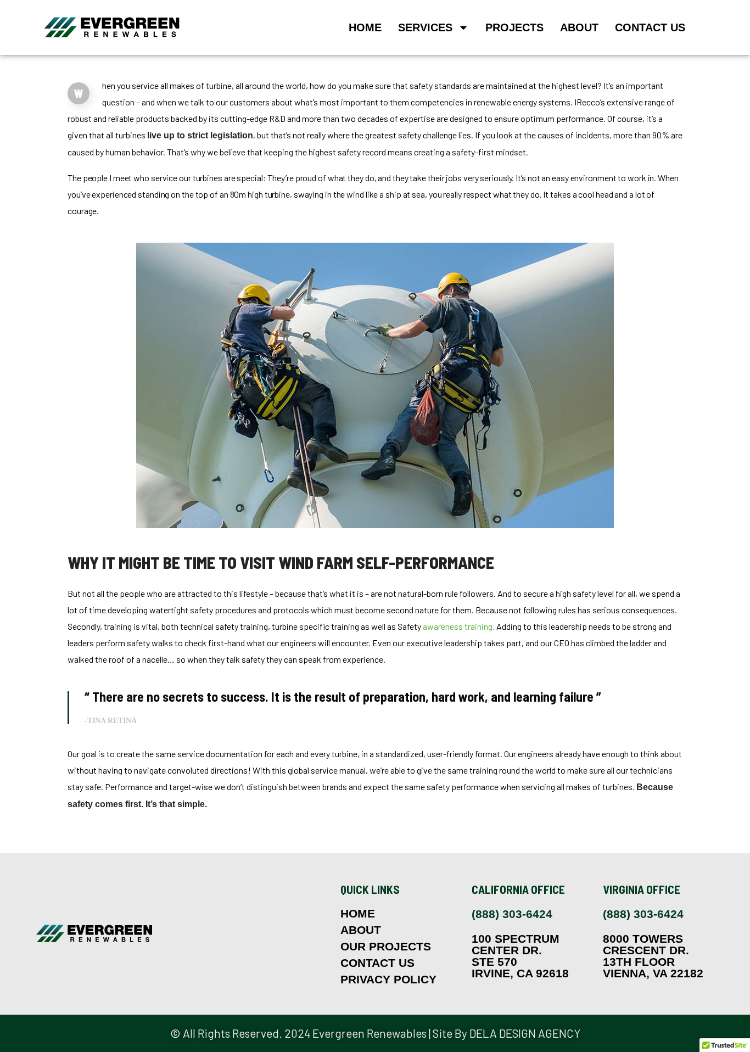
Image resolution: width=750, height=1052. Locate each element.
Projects (514, 27)
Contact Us (650, 27)
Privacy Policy (388, 979)
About (579, 27)
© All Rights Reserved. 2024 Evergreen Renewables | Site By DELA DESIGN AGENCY (375, 1033)
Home (365, 27)
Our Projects (385, 946)
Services (425, 27)
